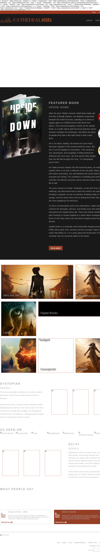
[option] (59, 402)
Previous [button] (47, 402)
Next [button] (65, 463)
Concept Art (92, 542)
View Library (7, 74)
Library (89, 20)
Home (94, 12)
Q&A (58, 542)
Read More (56, 248)
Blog (70, 542)
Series (64, 542)
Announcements (80, 542)
